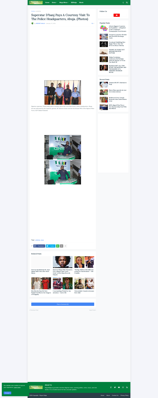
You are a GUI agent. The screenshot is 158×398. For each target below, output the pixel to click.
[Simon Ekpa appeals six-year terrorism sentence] (104, 92)
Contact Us (115, 395)
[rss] (127, 387)
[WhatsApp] (57, 246)
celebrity (38, 11)
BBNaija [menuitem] (74, 2)
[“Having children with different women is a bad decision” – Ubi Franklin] (84, 262)
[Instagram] (124, 15)
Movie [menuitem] (81, 2)
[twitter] (114, 387)
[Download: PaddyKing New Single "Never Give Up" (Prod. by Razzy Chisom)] (104, 44)
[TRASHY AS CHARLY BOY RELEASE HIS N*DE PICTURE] (104, 52)
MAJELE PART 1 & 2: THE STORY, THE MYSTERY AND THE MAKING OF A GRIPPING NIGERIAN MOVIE (117, 69)
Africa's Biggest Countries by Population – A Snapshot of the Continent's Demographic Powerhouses (117, 28)
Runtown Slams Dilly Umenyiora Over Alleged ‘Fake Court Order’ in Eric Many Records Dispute (62, 272)
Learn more (17, 387)
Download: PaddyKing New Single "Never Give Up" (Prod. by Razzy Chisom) (117, 43)
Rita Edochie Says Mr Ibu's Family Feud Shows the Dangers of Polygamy (41, 292)
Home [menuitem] (47, 2)
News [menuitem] (54, 2)
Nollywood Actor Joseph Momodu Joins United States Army (118, 99)
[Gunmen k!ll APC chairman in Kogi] (104, 84)
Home (33, 11)
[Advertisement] (62, 53)
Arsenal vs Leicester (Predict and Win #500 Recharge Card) (118, 36)
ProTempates (51, 395)
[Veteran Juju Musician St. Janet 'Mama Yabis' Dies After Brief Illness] (41, 262)
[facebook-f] (110, 387)
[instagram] (123, 387)
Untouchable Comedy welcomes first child (84, 291)
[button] (123, 2)
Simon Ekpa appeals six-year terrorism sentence (117, 91)
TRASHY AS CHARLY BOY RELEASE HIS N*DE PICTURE (117, 51)
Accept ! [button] (7, 393)
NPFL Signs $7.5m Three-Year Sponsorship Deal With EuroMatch (117, 106)
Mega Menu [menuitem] (63, 2)
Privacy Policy (125, 395)
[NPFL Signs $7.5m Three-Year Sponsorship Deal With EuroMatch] (104, 107)
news (42, 240)
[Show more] (65, 246)
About (108, 395)
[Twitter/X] (110, 15)
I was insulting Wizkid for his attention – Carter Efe (62, 291)
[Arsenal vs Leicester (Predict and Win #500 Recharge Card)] (104, 37)
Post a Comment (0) (63, 304)
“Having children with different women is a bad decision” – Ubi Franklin (83, 271)
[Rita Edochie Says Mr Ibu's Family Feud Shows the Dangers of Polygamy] (41, 283)
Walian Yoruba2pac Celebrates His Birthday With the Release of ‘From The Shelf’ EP (117, 59)
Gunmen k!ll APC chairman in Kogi (117, 83)
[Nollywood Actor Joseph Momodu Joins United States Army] (104, 100)
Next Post (92, 310)
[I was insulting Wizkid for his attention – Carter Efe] (63, 283)
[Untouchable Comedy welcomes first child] (84, 283)
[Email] (61, 246)
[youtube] (117, 15)
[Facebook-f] (103, 15)
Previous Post (34, 310)
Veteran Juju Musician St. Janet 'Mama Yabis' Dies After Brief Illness (40, 271)
